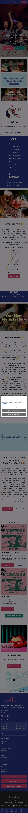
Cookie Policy (5, 403)
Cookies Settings (14, 407)
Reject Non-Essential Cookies (14, 410)
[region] (14, 406)
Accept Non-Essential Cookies (14, 414)
